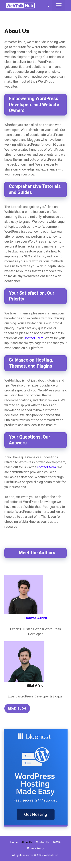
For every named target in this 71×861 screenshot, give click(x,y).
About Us (26, 842)
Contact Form (33, 338)
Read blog (17, 708)
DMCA (57, 842)
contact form (46, 467)
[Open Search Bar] (47, 5)
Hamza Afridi (35, 618)
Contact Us (43, 842)
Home (14, 842)
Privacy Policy (35, 848)
